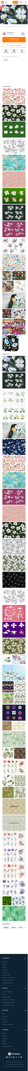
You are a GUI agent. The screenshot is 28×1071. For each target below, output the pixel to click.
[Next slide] (22, 1045)
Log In (20, 2)
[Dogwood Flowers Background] (13, 915)
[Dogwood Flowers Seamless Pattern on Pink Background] (13, 179)
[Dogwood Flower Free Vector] (13, 129)
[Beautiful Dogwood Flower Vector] (13, 660)
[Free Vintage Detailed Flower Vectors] (13, 245)
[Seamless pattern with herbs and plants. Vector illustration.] (6, 1009)
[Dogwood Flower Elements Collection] (13, 643)
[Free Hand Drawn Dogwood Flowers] (13, 812)
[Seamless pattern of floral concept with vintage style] (9, 343)
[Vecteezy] (2, 2)
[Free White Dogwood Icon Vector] (13, 427)
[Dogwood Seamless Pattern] (13, 162)
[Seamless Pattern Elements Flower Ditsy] (13, 262)
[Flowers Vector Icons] (13, 776)
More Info (6, 59)
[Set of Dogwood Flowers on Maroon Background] (13, 228)
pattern (14, 1045)
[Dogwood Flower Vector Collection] (13, 212)
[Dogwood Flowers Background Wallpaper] (13, 112)
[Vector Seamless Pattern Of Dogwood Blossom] (13, 610)
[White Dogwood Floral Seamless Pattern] (13, 394)
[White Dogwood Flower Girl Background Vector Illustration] (13, 321)
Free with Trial (14, 39)
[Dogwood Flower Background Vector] (9, 699)
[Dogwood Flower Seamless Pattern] (13, 95)
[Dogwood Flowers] (9, 799)
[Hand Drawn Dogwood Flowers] (13, 145)
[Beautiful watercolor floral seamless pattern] (10, 373)
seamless (6, 1045)
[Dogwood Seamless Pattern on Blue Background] (13, 477)
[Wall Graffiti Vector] (13, 357)
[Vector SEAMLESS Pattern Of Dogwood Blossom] (13, 577)
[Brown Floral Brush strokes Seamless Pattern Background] (8, 295)
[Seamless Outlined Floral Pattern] (7, 274)
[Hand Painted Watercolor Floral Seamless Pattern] (8, 307)
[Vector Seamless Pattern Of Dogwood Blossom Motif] (13, 593)
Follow (23, 34)
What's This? (16, 56)
